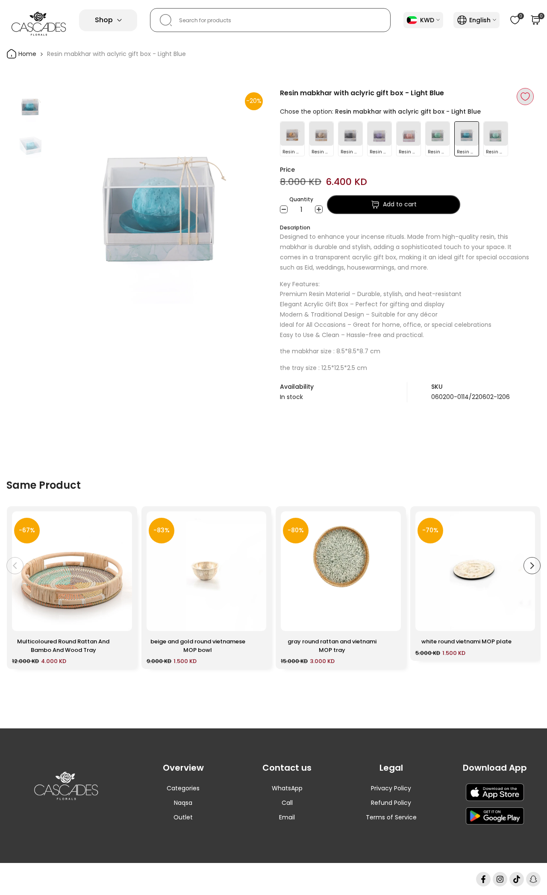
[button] (525, 96)
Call (287, 802)
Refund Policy (391, 802)
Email (287, 817)
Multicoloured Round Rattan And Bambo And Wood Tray (63, 645)
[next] (250, 196)
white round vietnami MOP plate (466, 641)
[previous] (68, 196)
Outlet (183, 817)
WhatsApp (287, 788)
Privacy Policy (391, 788)
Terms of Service (391, 817)
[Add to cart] (120, 620)
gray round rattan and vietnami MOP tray (332, 645)
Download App (495, 768)
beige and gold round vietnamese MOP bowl (197, 645)
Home (26, 54)
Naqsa (183, 802)
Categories (183, 788)
